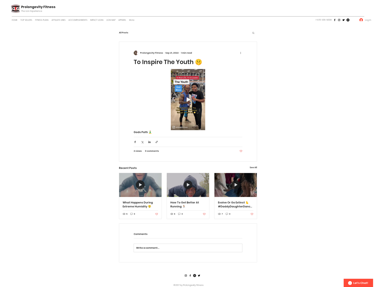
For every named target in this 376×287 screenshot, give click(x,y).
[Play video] (188, 99)
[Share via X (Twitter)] (142, 142)
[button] (253, 33)
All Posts (123, 32)
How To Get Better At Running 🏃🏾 (184, 204)
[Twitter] (343, 20)
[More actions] (240, 53)
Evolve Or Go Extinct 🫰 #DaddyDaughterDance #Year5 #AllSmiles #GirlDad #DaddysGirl (235, 204)
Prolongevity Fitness (38, 7)
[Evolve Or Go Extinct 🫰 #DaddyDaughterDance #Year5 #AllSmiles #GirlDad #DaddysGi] (235, 185)
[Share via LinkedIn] (149, 142)
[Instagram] (339, 20)
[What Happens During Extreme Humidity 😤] (140, 185)
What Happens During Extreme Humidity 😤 (138, 204)
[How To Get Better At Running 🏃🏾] (188, 185)
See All (253, 167)
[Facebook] (334, 20)
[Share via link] (156, 142)
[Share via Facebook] (135, 142)
